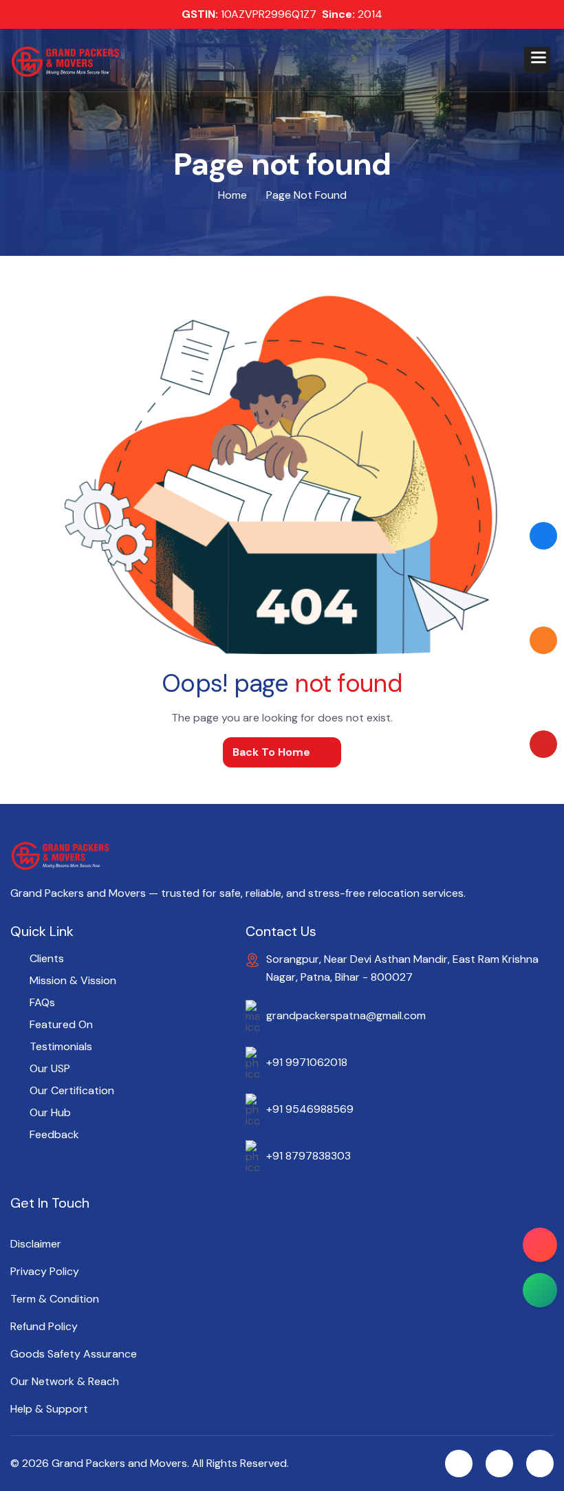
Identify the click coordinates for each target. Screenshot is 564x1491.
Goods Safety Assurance (73, 1354)
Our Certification (72, 1090)
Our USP (50, 1068)
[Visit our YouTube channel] (543, 744)
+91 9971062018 (306, 1062)
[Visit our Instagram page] (543, 640)
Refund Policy (44, 1326)
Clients (47, 958)
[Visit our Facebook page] (543, 535)
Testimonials (61, 1046)
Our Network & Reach (64, 1381)
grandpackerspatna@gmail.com (346, 1015)
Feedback (54, 1134)
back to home (271, 752)
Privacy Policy (44, 1271)
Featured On (61, 1024)
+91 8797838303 (308, 1156)
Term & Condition (54, 1299)
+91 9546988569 (310, 1109)
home (232, 195)
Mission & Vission (73, 980)
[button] (537, 60)
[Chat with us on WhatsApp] (540, 1290)
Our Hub (50, 1112)
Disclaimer (35, 1244)
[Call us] (540, 1245)
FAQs (42, 1002)
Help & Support (49, 1409)
